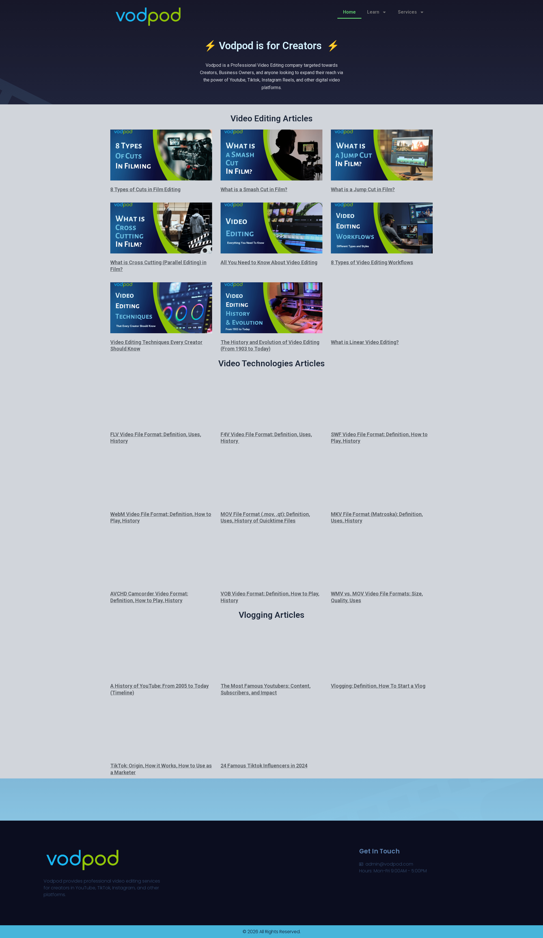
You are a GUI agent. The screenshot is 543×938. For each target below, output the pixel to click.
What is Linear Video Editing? (365, 342)
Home (349, 12)
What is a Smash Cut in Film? (254, 189)
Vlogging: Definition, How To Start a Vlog (378, 686)
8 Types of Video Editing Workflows (372, 262)
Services (407, 12)
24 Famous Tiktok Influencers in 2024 (264, 766)
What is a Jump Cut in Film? (363, 189)
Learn (373, 12)
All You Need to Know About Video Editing (269, 262)
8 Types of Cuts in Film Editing (145, 189)
